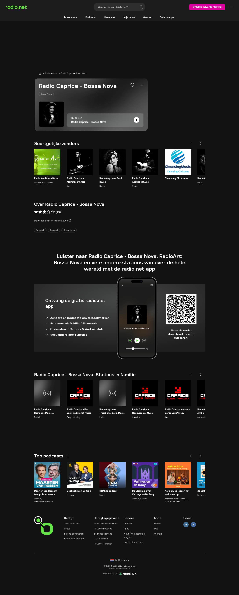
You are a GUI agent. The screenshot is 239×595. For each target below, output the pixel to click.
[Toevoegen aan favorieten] (132, 85)
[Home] (40, 73)
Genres (147, 17)
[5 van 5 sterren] (53, 212)
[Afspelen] (136, 120)
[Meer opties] (141, 85)
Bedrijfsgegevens (103, 534)
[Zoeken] (141, 7)
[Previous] (190, 142)
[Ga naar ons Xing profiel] (193, 524)
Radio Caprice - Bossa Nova (88, 122)
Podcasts (90, 17)
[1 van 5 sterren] (36, 212)
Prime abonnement (134, 542)
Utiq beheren (101, 538)
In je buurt (129, 17)
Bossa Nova (46, 94)
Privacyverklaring (103, 529)
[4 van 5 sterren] (49, 212)
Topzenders (70, 17)
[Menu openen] (231, 7)
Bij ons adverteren (74, 534)
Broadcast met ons (74, 538)
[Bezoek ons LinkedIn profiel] (186, 524)
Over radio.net (71, 523)
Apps (126, 529)
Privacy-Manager (103, 544)
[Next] (200, 142)
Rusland (54, 230)
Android (158, 534)
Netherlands (122, 560)
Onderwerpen (167, 17)
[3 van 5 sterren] (44, 212)
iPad (156, 529)
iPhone (157, 523)
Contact (128, 523)
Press (67, 529)
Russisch (40, 230)
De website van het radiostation (51, 221)
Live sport (109, 17)
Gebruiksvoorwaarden (105, 523)
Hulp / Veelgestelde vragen (134, 536)
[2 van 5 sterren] (40, 212)
